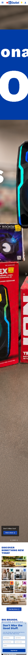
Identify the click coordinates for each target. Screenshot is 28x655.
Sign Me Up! (14, 650)
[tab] (10, 540)
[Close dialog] (25, 624)
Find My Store (14, 609)
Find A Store (10, 532)
